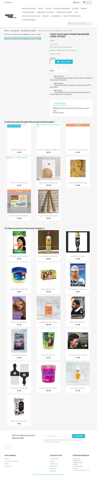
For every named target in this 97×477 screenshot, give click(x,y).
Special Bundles (29, 8)
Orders (52, 461)
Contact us (8, 2)
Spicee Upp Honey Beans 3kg (48, 183)
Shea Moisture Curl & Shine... (48, 322)
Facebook (6, 447)
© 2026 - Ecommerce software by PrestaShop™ (48, 474)
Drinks (84, 8)
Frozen (48, 8)
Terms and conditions (11, 461)
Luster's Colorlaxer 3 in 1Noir (78, 355)
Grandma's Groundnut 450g (78, 183)
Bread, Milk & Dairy (64, 12)
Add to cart (64, 61)
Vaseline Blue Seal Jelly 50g (19, 289)
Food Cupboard (28, 20)
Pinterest (66, 70)
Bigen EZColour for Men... (19, 421)
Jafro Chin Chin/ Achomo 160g (78, 150)
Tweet (61, 70)
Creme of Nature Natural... (77, 322)
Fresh (40, 8)
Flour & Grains (28, 12)
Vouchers (53, 469)
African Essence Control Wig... (48, 256)
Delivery (7, 459)
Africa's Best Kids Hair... (48, 289)
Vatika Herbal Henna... (48, 355)
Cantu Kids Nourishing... (78, 388)
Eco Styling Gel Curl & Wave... (48, 388)
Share (57, 70)
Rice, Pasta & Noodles (31, 16)
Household (56, 16)
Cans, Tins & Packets (71, 16)
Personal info (54, 459)
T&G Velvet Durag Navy (19, 355)
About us (7, 464)
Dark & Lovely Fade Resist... (19, 322)
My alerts (53, 471)
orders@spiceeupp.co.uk (81, 470)
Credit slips (53, 464)
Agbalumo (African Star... (19, 150)
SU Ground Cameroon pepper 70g (48, 150)
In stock (56, 113)
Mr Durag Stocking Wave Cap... (78, 289)
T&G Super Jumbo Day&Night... (19, 256)
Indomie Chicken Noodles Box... (19, 216)
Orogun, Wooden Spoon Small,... (48, 216)
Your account (56, 455)
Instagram (11, 447)
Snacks (46, 16)
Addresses (53, 466)
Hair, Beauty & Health (46, 12)
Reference (57, 108)
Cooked (75, 8)
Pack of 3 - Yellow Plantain (19, 183)
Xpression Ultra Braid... (77, 256)
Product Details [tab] (59, 103)
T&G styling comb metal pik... (19, 388)
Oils (76, 12)
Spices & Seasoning (62, 8)
